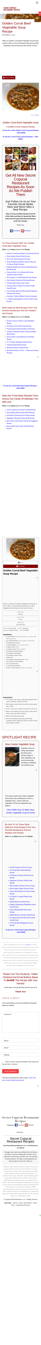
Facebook (16, 231)
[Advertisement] (20, 460)
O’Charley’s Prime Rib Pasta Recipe (19, 326)
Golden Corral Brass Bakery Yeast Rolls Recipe (23, 253)
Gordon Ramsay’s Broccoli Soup (21, 867)
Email (6, 1048)
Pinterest (27, 231)
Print (21, 562)
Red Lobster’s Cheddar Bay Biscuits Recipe (22, 277)
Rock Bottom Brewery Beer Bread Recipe (21, 412)
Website (7, 1055)
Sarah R (37, 115)
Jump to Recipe (9, 77)
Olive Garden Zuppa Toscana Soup (21, 888)
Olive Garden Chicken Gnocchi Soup (22, 886)
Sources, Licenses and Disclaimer (22, 1203)
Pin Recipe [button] (21, 566)
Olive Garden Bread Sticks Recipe (18, 256)
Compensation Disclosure (23, 1205)
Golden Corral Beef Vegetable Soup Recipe (16, 27)
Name (6, 1041)
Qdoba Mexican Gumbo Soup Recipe (22, 915)
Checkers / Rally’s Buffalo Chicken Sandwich (22, 296)
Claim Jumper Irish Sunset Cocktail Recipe (21, 410)
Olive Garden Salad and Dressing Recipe (21, 280)
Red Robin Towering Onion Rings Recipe (21, 415)
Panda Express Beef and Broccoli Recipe (21, 329)
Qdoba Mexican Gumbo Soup (20, 902)
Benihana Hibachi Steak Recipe (17, 347)
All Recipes (19, 1132)
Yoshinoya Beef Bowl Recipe (16, 345)
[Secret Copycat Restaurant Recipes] (20, 10)
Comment (8, 1014)
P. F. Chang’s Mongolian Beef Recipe (19, 342)
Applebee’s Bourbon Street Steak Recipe (21, 418)
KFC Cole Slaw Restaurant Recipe (18, 259)
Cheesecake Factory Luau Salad (18, 283)
